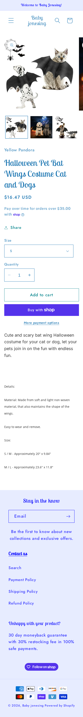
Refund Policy (21, 603)
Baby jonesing (33, 705)
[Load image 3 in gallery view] (66, 127)
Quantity (11, 264)
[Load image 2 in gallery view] (41, 127)
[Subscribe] (68, 516)
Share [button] (15, 227)
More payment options (41, 322)
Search (15, 568)
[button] (11, 21)
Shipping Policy (23, 591)
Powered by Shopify (60, 705)
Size (7, 240)
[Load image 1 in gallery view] (17, 127)
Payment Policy (22, 580)
